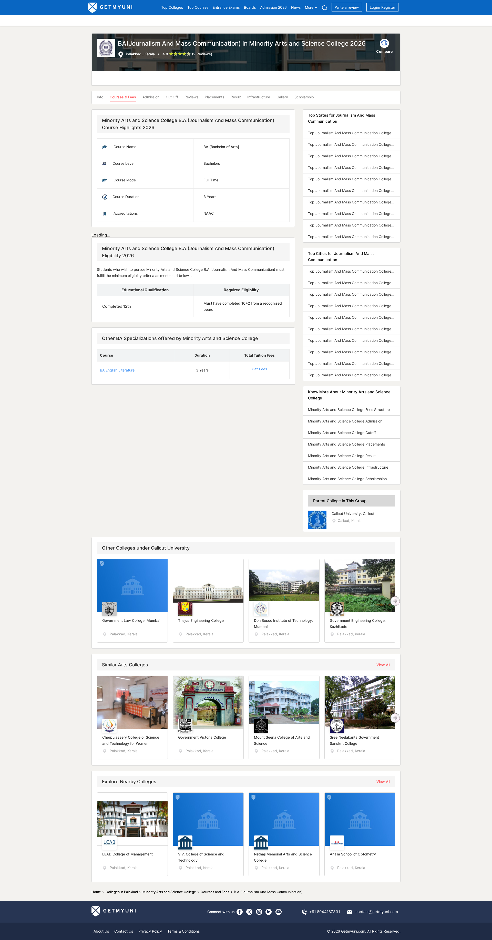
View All (383, 665)
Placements (214, 97)
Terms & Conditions (183, 931)
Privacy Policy (150, 931)
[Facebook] (239, 911)
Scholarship (304, 97)
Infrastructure (258, 97)
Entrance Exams (226, 7)
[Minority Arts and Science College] (107, 48)
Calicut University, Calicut (353, 513)
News (296, 7)
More (309, 7)
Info (100, 97)
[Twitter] (249, 911)
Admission (150, 97)
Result (236, 97)
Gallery (282, 97)
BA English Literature (117, 370)
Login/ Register (382, 7)
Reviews (191, 97)
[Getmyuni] (111, 7)
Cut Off (172, 97)
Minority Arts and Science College (169, 892)
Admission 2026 (273, 7)
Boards (250, 7)
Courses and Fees (215, 892)
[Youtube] (278, 911)
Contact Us (123, 931)
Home (96, 892)
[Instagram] (259, 911)
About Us (101, 931)
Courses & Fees (123, 97)
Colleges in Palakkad (122, 892)
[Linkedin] (268, 911)
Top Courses (197, 7)
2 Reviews (202, 54)
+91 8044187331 (324, 911)
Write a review (347, 7)
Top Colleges (172, 7)
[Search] (324, 8)
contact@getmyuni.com (376, 911)
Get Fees (259, 369)
